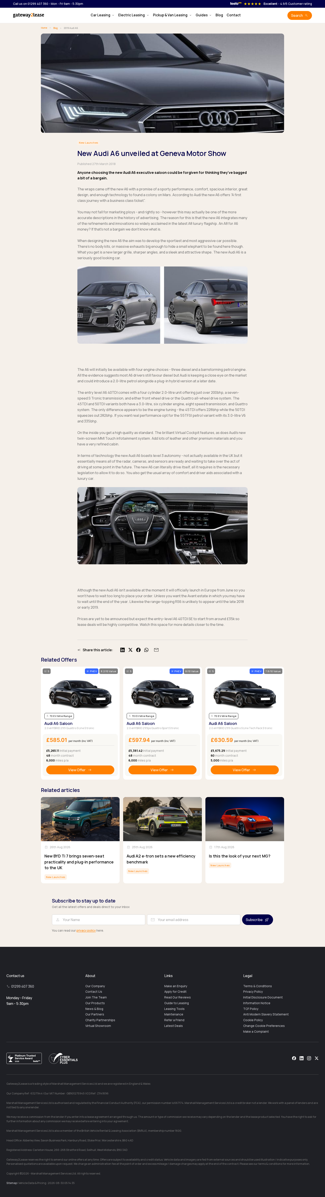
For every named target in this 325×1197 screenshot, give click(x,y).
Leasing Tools (174, 1009)
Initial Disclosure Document (263, 997)
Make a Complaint (256, 1032)
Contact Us (93, 992)
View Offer (77, 769)
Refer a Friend (174, 1020)
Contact (234, 15)
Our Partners (94, 1014)
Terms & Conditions (257, 986)
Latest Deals (173, 1026)
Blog (219, 15)
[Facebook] (294, 1058)
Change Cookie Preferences (264, 1026)
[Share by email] (155, 650)
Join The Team (96, 997)
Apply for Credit (175, 992)
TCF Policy (250, 1009)
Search (297, 15)
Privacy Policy (253, 992)
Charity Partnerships (100, 1020)
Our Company (95, 986)
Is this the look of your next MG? (239, 856)
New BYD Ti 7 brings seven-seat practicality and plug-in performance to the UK (79, 861)
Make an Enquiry (175, 986)
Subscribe (254, 919)
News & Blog (94, 1009)
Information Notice (256, 1003)
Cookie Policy (253, 1020)
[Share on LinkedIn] (122, 650)
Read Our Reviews (177, 997)
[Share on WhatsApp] (146, 650)
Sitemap (11, 1183)
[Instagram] (309, 1058)
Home (44, 27)
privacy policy (86, 930)
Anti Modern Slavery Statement (266, 1014)
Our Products (95, 1003)
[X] (317, 1058)
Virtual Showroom (98, 1026)
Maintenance (173, 1014)
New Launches (88, 142)
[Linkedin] (302, 1058)
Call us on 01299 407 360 (30, 4)
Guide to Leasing (176, 1003)
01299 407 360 (22, 986)
